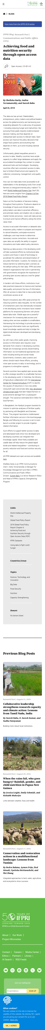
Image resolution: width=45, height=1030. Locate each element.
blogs (11, 14)
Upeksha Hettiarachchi (22, 870)
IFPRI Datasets (16, 541)
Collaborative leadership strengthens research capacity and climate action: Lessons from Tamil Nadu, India (22, 708)
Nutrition (13, 593)
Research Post (22, 34)
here (5, 459)
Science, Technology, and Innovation (20, 578)
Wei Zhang (8, 873)
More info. (14, 1020)
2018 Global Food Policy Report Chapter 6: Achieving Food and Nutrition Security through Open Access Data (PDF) (20, 530)
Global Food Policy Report (20, 520)
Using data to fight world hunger (19, 546)
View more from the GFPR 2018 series (20, 24)
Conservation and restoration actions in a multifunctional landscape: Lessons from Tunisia (21, 858)
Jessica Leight (13, 792)
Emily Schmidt (28, 792)
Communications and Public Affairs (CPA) (20, 39)
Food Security (15, 589)
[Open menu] (3, 4)
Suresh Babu (29, 103)
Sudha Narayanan (12, 720)
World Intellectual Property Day (20, 190)
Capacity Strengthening (19, 598)
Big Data (13, 584)
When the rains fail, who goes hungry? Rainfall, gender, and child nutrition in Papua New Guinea (21, 783)
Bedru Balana (13, 867)
